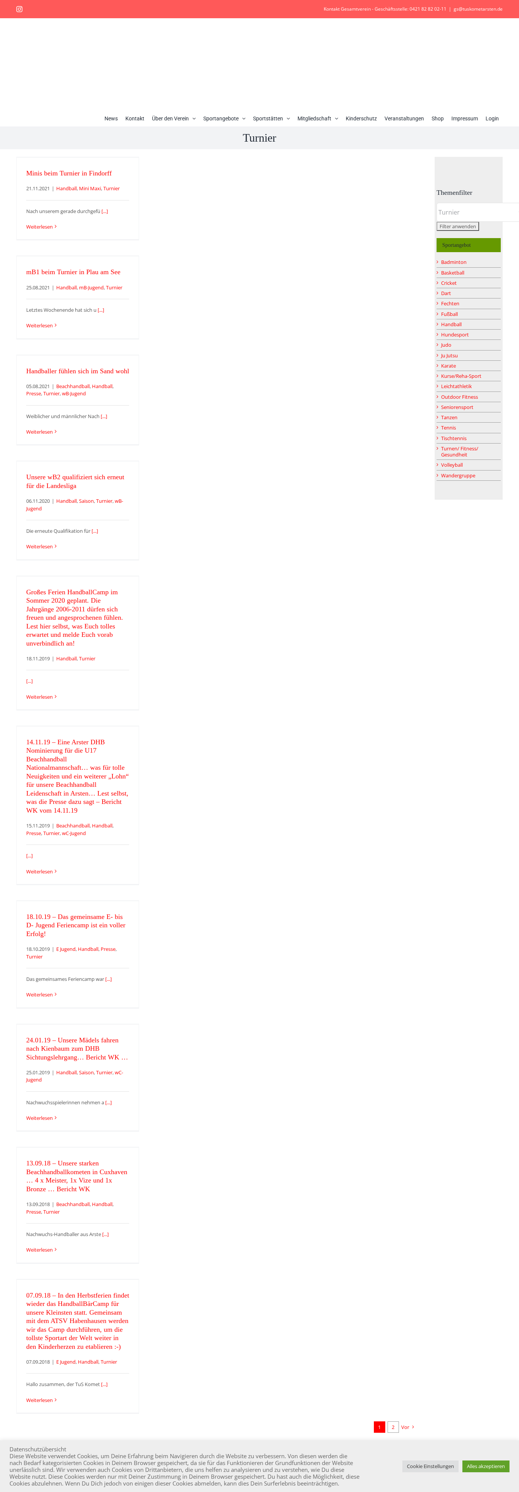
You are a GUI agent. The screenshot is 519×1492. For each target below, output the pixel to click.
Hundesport (455, 334)
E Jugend (66, 949)
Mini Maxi (90, 188)
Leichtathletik (456, 386)
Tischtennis (454, 438)
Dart (446, 293)
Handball (66, 188)
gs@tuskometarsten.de (478, 9)
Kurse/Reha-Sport (461, 376)
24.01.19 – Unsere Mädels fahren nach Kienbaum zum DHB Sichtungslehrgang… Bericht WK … (77, 1048)
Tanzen (449, 417)
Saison (86, 500)
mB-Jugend (91, 287)
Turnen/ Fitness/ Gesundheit (459, 451)
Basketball (452, 272)
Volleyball (452, 464)
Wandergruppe (458, 475)
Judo (446, 344)
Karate (448, 365)
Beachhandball (73, 386)
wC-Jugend (74, 833)
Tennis (448, 427)
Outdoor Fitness (459, 396)
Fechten (450, 303)
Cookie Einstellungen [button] (430, 1466)
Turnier (111, 188)
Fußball (449, 314)
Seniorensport (457, 407)
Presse (33, 393)
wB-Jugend (74, 393)
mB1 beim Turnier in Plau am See (73, 272)
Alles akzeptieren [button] (486, 1466)
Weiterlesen (39, 226)
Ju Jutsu (449, 355)
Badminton (454, 262)
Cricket (449, 282)
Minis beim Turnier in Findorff (69, 173)
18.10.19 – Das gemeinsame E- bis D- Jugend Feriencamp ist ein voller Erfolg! (75, 925)
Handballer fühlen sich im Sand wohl (77, 371)
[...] (104, 211)
